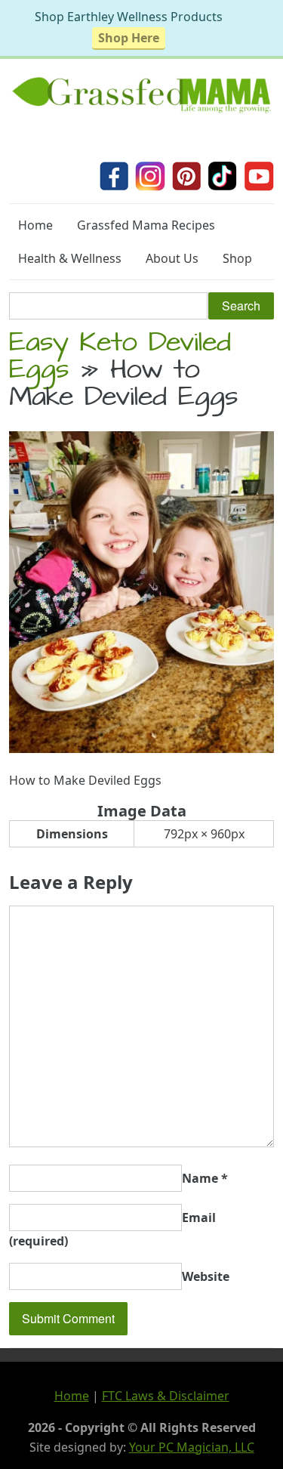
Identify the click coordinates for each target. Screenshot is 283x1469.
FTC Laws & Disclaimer (165, 1395)
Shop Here (128, 37)
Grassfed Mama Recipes (146, 225)
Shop (237, 258)
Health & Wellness (70, 258)
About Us (172, 258)
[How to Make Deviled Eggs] (141, 748)
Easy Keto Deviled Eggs (120, 359)
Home (35, 225)
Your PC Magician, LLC (191, 1447)
